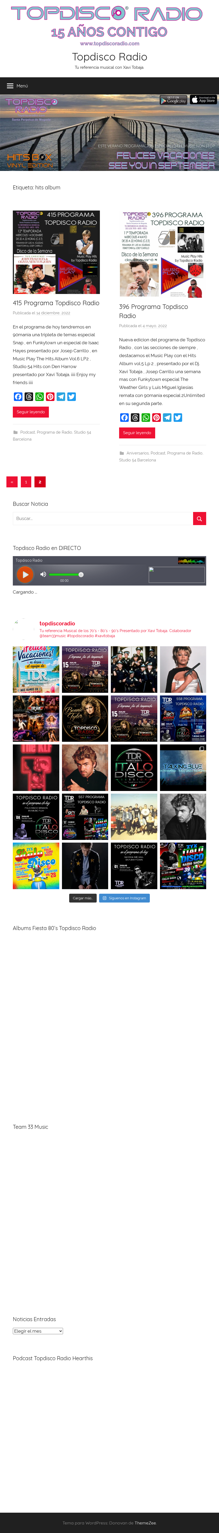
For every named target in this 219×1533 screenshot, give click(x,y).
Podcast (27, 432)
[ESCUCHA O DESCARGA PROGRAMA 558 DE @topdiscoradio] (183, 718)
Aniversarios (138, 453)
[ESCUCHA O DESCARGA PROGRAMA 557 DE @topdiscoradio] (85, 817)
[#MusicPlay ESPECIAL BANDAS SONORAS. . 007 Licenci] (36, 718)
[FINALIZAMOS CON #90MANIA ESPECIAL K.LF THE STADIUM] (36, 767)
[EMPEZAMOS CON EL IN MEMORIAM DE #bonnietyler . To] (85, 718)
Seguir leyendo (31, 412)
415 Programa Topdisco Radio (56, 303)
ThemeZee (145, 1523)
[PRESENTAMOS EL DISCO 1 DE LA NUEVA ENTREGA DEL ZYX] (36, 866)
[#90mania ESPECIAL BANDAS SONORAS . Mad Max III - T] (134, 669)
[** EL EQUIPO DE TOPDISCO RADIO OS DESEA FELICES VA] (36, 669)
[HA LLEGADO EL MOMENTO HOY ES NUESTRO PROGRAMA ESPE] (134, 718)
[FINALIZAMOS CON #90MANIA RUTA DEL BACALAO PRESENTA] (134, 817)
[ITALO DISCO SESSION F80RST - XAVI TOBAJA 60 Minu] (134, 767)
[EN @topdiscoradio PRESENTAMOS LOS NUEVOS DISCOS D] (36, 817)
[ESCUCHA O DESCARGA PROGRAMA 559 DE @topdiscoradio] (85, 669)
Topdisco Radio (109, 56)
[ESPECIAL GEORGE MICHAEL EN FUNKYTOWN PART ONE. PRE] (183, 817)
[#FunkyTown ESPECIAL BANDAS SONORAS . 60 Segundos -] (183, 669)
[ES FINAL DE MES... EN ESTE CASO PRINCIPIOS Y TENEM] (183, 866)
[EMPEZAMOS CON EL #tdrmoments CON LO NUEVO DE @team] (183, 767)
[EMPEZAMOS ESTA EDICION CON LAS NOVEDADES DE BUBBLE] (85, 866)
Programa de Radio (54, 432)
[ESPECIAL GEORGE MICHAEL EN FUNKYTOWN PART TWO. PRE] (85, 767)
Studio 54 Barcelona (137, 460)
